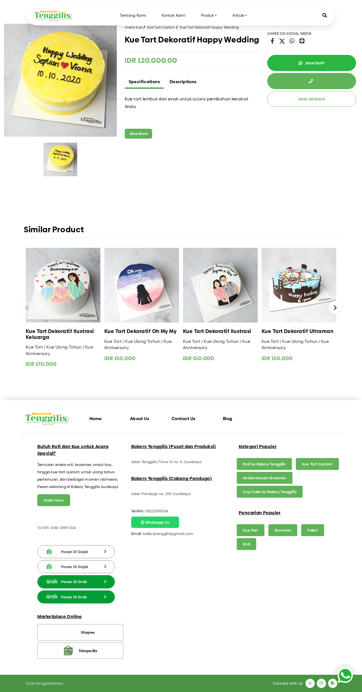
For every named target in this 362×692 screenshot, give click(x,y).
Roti (246, 544)
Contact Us (183, 419)
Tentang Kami (133, 15)
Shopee (88, 632)
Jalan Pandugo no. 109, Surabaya (160, 493)
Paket (312, 530)
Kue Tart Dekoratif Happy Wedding (209, 27)
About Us (139, 419)
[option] (60, 80)
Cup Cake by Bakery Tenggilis (269, 491)
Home (95, 419)
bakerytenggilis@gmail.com (168, 533)
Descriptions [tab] (183, 82)
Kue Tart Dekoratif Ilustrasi (217, 331)
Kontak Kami (173, 15)
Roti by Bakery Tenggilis (264, 464)
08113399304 (156, 510)
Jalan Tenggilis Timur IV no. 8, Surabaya (166, 461)
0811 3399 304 (63, 527)
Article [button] (238, 15)
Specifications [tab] (144, 82)
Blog (227, 419)
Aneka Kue (134, 27)
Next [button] (335, 308)
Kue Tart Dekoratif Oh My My (140, 331)
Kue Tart (250, 530)
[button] (324, 16)
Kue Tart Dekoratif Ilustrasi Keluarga (60, 334)
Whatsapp (314, 63)
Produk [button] (207, 15)
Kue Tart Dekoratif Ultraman (297, 331)
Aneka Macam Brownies (264, 477)
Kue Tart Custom (161, 27)
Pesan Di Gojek (75, 551)
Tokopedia (88, 650)
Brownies (283, 530)
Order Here (54, 500)
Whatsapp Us (156, 522)
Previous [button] (27, 308)
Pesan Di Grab (74, 581)
